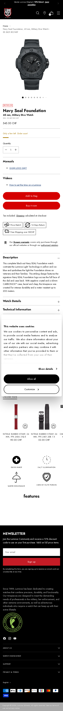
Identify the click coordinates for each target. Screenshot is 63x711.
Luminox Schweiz (23, 705)
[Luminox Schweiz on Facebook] (5, 639)
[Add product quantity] (6, 150)
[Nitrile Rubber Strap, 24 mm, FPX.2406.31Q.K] (16, 417)
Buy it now (31, 205)
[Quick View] (25, 426)
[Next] (58, 3)
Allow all (31, 379)
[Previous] (4, 3)
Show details (45, 369)
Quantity (7, 143)
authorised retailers (49, 245)
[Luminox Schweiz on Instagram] (10, 639)
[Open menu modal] (58, 13)
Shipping (20, 215)
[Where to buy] (44, 13)
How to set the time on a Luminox (25, 185)
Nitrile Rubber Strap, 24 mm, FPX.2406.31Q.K (16, 435)
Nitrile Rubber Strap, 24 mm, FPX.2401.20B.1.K (44, 435)
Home (5, 25)
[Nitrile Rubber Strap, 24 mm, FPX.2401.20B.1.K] (44, 417)
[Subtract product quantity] (16, 150)
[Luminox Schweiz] (8, 13)
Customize (29, 389)
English (6, 682)
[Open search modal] (37, 13)
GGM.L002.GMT (18, 168)
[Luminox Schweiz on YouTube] (15, 639)
